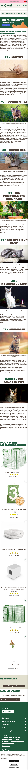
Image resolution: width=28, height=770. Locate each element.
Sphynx (17, 57)
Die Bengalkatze (14, 381)
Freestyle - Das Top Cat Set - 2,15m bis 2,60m (14, 664)
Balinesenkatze (14, 284)
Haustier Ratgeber (8, 731)
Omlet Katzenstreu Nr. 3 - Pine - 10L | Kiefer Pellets (14, 510)
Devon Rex (17, 149)
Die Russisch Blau (17, 241)
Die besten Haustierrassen (10, 728)
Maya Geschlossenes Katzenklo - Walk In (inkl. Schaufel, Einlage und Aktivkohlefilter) (14, 589)
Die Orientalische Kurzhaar (14, 195)
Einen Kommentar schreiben (10, 699)
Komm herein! (6, 746)
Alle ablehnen (14, 764)
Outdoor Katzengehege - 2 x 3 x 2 (14, 472)
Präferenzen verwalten (14, 767)
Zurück (10, 437)
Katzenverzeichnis (17, 427)
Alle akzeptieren (14, 761)
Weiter (18, 437)
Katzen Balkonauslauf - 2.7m (14, 628)
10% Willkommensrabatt (14, 1)
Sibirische (17, 329)
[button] (14, 731)
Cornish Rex (17, 101)
